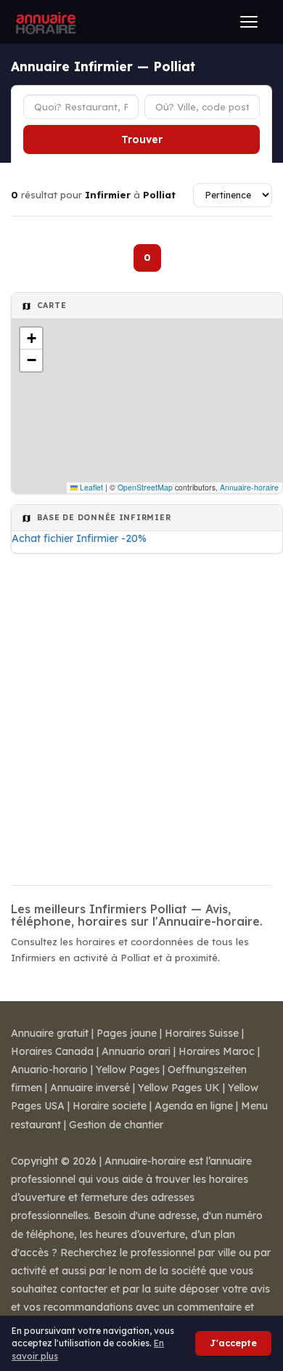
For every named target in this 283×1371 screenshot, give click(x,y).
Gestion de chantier (116, 1124)
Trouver (142, 139)
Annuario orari (136, 1051)
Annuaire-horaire (249, 487)
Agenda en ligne (194, 1105)
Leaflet (90, 487)
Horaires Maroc (217, 1051)
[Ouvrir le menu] (249, 22)
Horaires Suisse (202, 1033)
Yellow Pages (128, 1069)
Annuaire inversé (90, 1087)
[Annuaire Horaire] (44, 22)
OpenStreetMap (145, 487)
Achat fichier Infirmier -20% (79, 538)
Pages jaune (127, 1033)
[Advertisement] (141, 715)
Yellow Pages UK (179, 1087)
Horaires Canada (52, 1051)
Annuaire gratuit (50, 1033)
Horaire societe (110, 1105)
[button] (31, 338)
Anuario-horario (49, 1069)
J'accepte (233, 1343)
